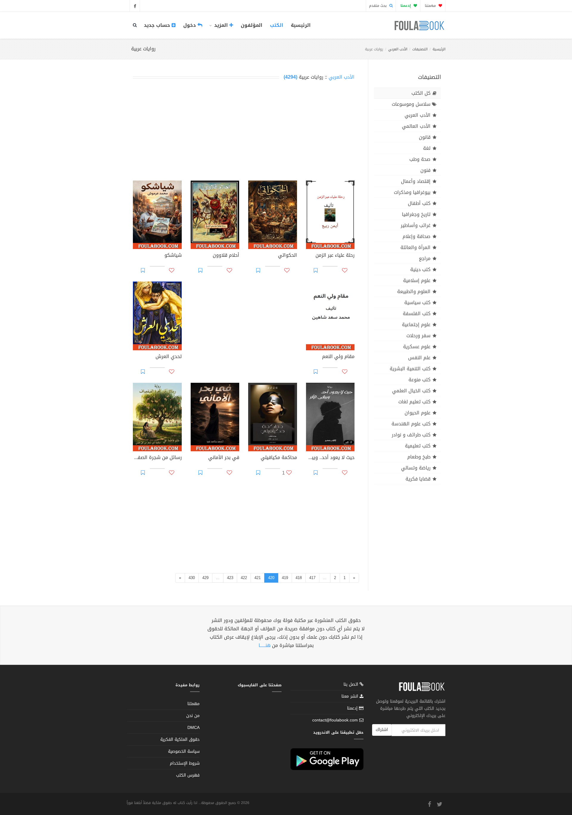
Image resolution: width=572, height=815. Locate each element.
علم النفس (419, 357)
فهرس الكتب (188, 775)
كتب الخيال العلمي (411, 390)
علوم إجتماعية (416, 324)
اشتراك (382, 730)
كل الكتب (420, 93)
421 (257, 577)
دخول (190, 25)
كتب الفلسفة (416, 313)
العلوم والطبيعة (413, 291)
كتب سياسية (417, 302)
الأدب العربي (397, 49)
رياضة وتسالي (415, 467)
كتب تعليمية (417, 445)
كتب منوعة (419, 379)
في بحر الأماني (223, 458)
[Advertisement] (244, 131)
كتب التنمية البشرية (410, 368)
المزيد (221, 25)
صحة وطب (419, 159)
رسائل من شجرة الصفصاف (157, 458)
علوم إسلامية (416, 280)
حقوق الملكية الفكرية (180, 739)
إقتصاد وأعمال (415, 181)
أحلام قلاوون (226, 256)
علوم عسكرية (416, 346)
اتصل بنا (351, 685)
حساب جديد (158, 25)
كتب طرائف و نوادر (411, 434)
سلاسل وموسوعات (411, 104)
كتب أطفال (419, 203)
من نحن (193, 716)
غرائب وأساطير (415, 225)
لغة (426, 148)
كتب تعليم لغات (414, 401)
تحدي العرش (169, 357)
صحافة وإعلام (416, 236)
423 (230, 577)
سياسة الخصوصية (184, 751)
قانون (424, 137)
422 (244, 577)
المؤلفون (251, 25)
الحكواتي (287, 256)
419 (285, 577)
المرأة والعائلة (415, 247)
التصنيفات (420, 49)
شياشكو (173, 256)
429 (205, 577)
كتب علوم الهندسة (410, 423)
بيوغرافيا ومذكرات (412, 192)
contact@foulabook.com (335, 720)
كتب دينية (420, 269)
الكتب (276, 25)
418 (299, 577)
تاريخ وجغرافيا (416, 214)
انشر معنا (350, 696)
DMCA (193, 728)
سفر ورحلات (418, 335)
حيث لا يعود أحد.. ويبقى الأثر (330, 458)
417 (312, 577)
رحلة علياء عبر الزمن (335, 256)
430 (192, 577)
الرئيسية (301, 25)
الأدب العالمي (416, 126)
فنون (425, 170)
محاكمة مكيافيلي (279, 458)
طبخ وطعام (418, 456)
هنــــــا (265, 645)
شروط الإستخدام (185, 763)
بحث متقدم (378, 5)
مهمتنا (431, 5)
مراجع (424, 258)
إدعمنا (353, 708)
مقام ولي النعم (338, 357)
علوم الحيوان (417, 412)
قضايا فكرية (417, 478)
